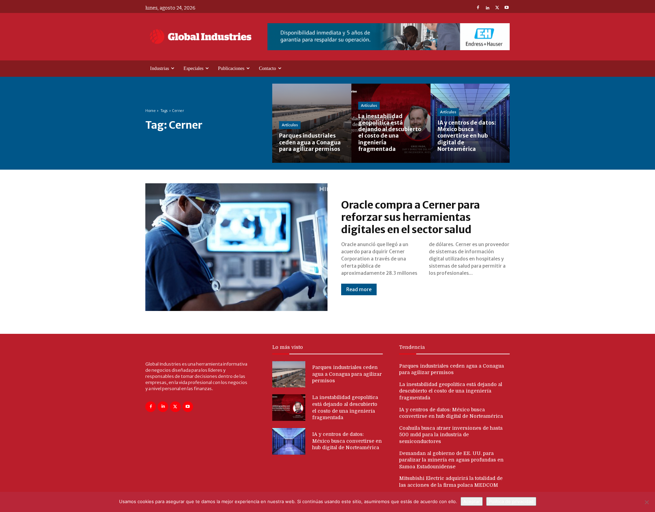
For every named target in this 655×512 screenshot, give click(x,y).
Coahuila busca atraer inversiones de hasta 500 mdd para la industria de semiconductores (451, 434)
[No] (646, 502)
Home (150, 111)
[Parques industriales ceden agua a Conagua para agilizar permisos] (311, 123)
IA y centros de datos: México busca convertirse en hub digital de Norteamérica (347, 440)
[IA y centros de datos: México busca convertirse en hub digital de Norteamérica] (470, 123)
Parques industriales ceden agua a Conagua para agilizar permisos (347, 374)
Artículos (290, 125)
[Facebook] (478, 8)
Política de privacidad (511, 501)
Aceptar (471, 501)
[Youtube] (507, 8)
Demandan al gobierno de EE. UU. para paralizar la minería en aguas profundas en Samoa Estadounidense (451, 460)
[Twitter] (497, 8)
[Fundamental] (388, 36)
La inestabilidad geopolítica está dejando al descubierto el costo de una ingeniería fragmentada (450, 391)
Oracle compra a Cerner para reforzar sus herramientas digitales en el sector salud (410, 217)
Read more (359, 289)
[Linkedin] (487, 8)
